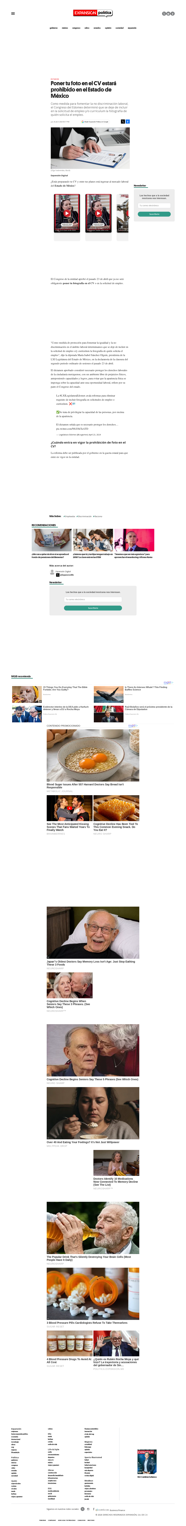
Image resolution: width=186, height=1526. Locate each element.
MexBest (89, 1480)
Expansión (16, 1429)
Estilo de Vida (89, 1496)
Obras (13, 1444)
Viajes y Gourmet (16, 1496)
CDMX (87, 27)
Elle (49, 1434)
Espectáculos (16, 1483)
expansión (132, 27)
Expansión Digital (63, 571)
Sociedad (120, 27)
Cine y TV (51, 1460)
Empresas (14, 1431)
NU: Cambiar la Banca (147, 1476)
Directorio (91, 1520)
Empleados (70, 516)
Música (50, 1462)
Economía (14, 1436)
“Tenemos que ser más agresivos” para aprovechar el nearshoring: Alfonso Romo (133, 556)
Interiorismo (52, 1483)
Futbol (87, 1460)
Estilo (50, 1452)
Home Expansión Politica (19, 1434)
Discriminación (85, 516)
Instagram (168, 14)
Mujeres (14, 1450)
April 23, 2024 (95, 434)
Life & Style (53, 1449)
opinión (108, 27)
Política (15, 1457)
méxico (65, 27)
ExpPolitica (83, 1509)
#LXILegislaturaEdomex (73, 395)
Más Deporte (89, 1470)
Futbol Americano (90, 1465)
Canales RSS (81, 1520)
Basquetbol (88, 1467)
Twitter (164, 14)
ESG (12, 1447)
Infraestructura (53, 1478)
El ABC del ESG (89, 1434)
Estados (55, 79)
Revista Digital (89, 1475)
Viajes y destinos (90, 1488)
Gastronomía (89, 1483)
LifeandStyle (15, 1452)
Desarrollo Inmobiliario (55, 1475)
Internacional (15, 1439)
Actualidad (88, 1444)
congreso (76, 27)
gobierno (54, 27)
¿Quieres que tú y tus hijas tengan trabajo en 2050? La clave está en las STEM (93, 556)
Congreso (14, 1465)
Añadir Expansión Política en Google (96, 122)
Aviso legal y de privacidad (66, 1520)
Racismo (98, 516)
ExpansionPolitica (94, 1509)
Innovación (88, 1431)
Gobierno (14, 1460)
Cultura (50, 1429)
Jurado (87, 1499)
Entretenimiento (53, 1454)
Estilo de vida (52, 1444)
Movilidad (51, 1498)
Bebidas (87, 1486)
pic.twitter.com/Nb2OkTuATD (72, 428)
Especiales (88, 1452)
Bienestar (88, 1493)
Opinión (13, 1473)
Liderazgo (88, 1447)
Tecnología (15, 1442)
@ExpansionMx (67, 575)
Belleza (13, 1494)
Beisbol (87, 1462)
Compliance (52, 1520)
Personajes (88, 1491)
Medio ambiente (53, 1491)
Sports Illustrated (93, 1457)
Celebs (50, 1441)
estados (97, 27)
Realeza (13, 1486)
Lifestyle (87, 1473)
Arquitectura (52, 1480)
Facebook (172, 14)
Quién (14, 1481)
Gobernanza (52, 1496)
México (13, 1462)
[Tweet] (123, 121)
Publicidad (42, 1520)
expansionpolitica (88, 1509)
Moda (13, 1491)
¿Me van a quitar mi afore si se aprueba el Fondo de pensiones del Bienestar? (50, 556)
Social (50, 1493)
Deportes (51, 1457)
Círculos (14, 1488)
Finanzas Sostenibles (91, 1429)
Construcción (52, 1472)
